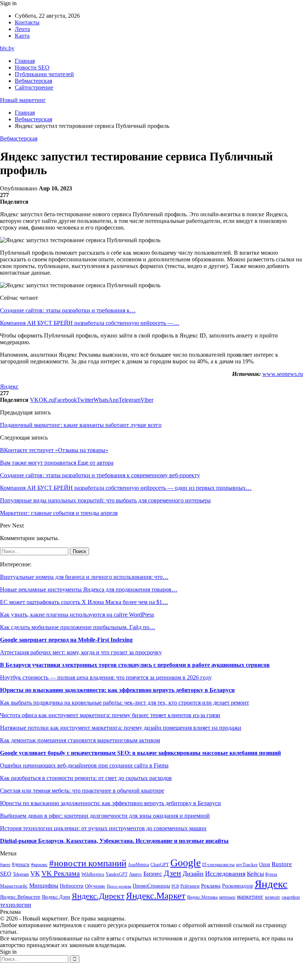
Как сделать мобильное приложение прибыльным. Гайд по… (77, 627)
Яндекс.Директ (98, 896)
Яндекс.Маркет (155, 895)
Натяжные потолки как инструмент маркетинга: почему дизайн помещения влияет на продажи (120, 728)
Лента (22, 29)
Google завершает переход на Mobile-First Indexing (66, 640)
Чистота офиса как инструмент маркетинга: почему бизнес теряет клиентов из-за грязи (110, 715)
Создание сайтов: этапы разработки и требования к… (68, 310)
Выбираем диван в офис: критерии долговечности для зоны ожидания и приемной (105, 816)
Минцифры (43, 885)
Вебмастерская (33, 81)
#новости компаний (87, 863)
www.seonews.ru (282, 374)
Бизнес (152, 873)
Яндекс (9, 386)
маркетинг (250, 896)
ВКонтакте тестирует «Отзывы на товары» (54, 450)
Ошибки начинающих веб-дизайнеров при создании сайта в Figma (84, 765)
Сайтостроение (34, 87)
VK (35, 873)
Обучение (95, 886)
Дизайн (193, 873)
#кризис (39, 864)
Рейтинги (190, 886)
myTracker (247, 864)
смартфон (291, 897)
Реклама (211, 886)
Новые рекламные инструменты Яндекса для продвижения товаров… (88, 589)
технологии (15, 904)
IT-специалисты (218, 864)
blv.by (7, 48)
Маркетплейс (14, 886)
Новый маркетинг (23, 100)
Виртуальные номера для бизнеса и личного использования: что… (84, 577)
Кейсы (255, 873)
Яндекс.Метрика (202, 897)
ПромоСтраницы (151, 886)
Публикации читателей (44, 74)
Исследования (225, 873)
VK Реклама (60, 873)
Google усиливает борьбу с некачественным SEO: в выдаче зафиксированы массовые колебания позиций (140, 753)
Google (185, 862)
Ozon (264, 864)
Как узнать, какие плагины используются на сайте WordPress (77, 614)
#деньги (21, 864)
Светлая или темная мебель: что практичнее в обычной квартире (82, 790)
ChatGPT (159, 864)
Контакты (27, 22)
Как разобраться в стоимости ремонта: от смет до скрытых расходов (86, 778)
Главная (25, 61)
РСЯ (175, 886)
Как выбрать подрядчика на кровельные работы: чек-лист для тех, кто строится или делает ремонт (124, 702)
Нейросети (72, 886)
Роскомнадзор (237, 886)
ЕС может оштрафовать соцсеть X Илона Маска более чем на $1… (84, 602)
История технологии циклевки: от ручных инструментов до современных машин (103, 828)
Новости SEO (32, 67)
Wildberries (92, 874)
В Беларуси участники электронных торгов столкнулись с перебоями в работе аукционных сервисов (135, 665)
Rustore (282, 864)
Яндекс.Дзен (56, 897)
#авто (5, 864)
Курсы (271, 874)
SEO (5, 873)
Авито (135, 874)
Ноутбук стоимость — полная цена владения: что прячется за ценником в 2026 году (106, 677)
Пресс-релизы (119, 886)
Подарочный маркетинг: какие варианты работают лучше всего (80, 425)
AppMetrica (138, 864)
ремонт (272, 897)
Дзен (172, 873)
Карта (22, 36)
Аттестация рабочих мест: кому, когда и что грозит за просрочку (81, 652)
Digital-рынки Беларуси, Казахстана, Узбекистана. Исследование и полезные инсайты (114, 841)
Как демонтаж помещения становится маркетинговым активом (80, 740)
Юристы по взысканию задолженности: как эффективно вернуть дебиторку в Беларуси (117, 690)
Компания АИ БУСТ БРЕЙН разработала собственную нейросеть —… (89, 323)
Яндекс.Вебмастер (20, 897)
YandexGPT (116, 874)
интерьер (227, 897)
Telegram (21, 874)
